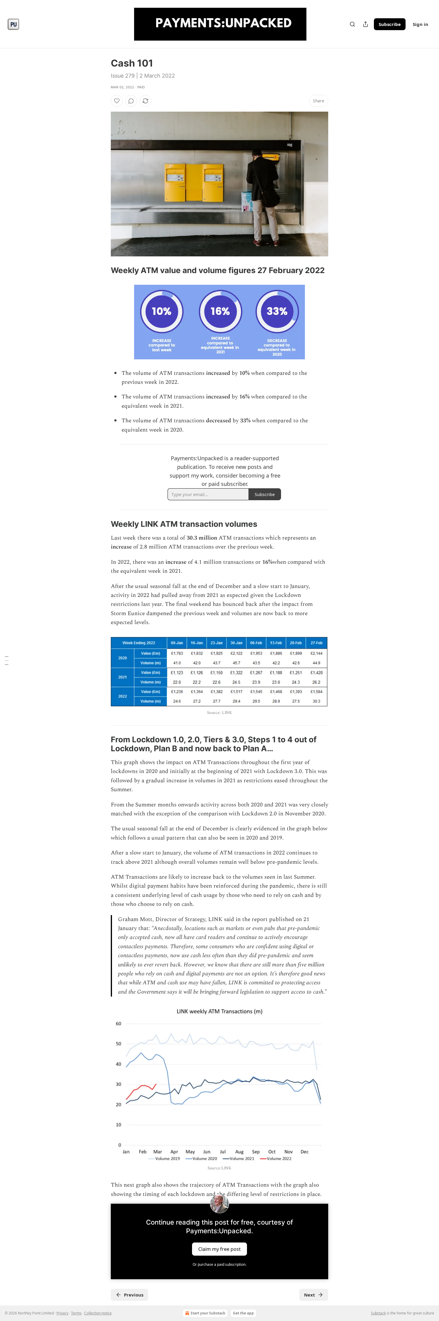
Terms (76, 1313)
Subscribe (390, 24)
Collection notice (98, 1313)
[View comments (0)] (131, 101)
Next (309, 1295)
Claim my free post (219, 1249)
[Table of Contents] (6, 660)
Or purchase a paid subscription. (219, 1264)
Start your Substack (208, 1313)
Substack (378, 1313)
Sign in (420, 24)
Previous (133, 1295)
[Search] (352, 24)
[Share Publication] (366, 24)
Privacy (62, 1313)
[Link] (102, 270)
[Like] (117, 101)
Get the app (243, 1313)
